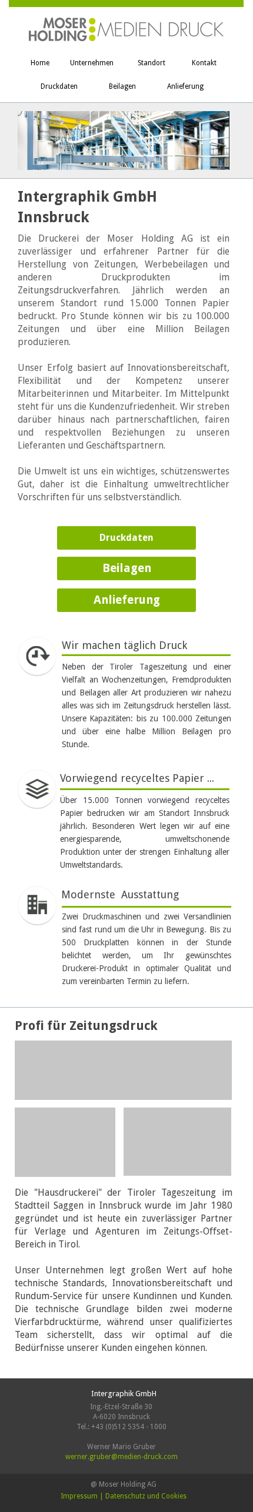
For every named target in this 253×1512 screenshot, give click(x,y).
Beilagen (122, 86)
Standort (151, 63)
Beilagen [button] (126, 568)
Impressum (79, 1496)
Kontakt (204, 63)
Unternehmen (92, 63)
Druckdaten (59, 86)
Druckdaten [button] (126, 537)
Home (40, 63)
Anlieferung (185, 86)
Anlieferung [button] (127, 600)
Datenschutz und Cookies (146, 1496)
